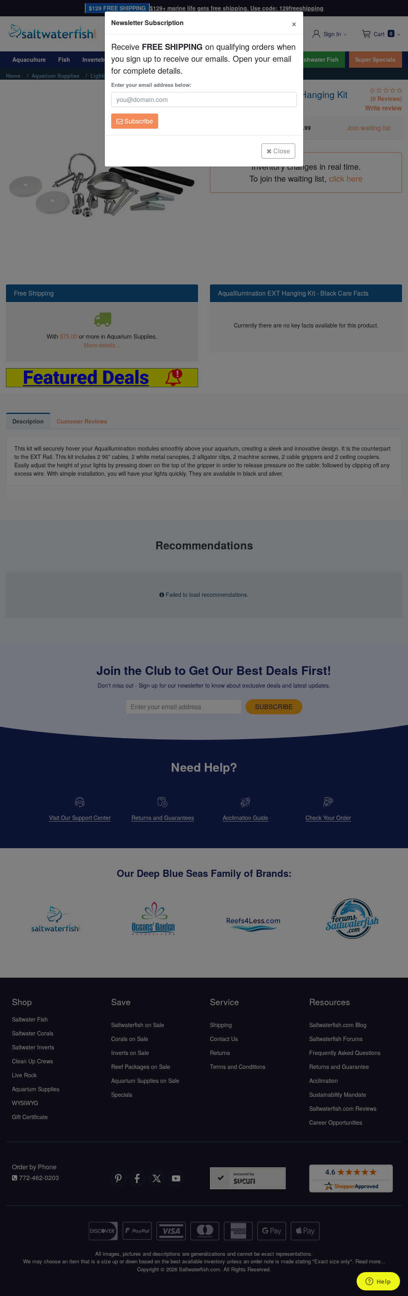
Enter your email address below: (151, 84)
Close (281, 150)
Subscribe (138, 120)
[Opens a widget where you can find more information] (378, 1282)
